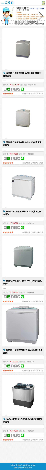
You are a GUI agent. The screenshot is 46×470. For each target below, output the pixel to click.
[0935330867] (8, 89)
